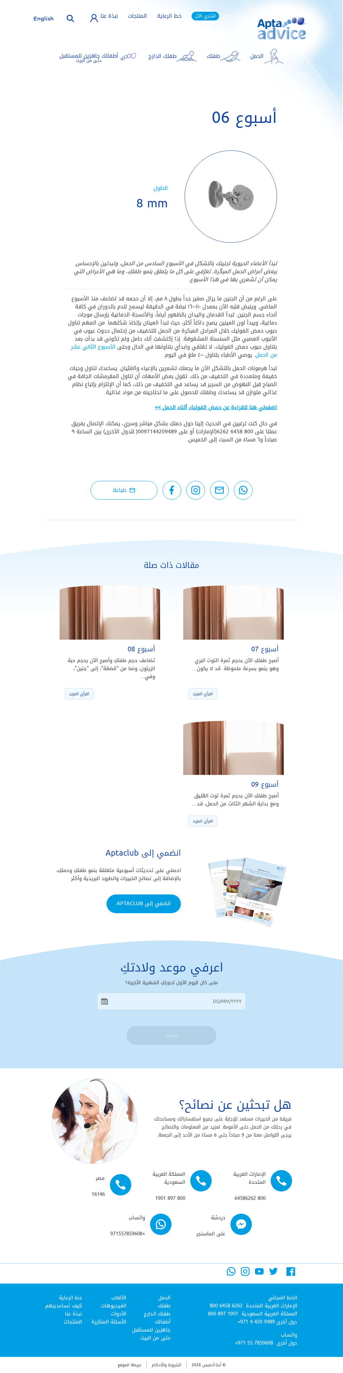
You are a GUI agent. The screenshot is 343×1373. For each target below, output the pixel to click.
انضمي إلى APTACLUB (144, 903)
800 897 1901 (223, 1313)
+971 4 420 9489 (256, 1321)
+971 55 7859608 (254, 1343)
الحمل (164, 1297)
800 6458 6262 (226, 1305)
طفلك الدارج (157, 1313)
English (43, 18)
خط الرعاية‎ (70, 1297)
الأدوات (118, 1313)
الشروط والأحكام (166, 1365)
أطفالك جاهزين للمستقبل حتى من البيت (151, 1330)
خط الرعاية (169, 16)
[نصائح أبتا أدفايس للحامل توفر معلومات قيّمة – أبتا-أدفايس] (271, 33)
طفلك (164, 1305)
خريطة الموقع (129, 1365)
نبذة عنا (109, 16)
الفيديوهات (113, 1305)
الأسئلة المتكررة (108, 1321)
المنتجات (137, 16)
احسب (171, 1035)
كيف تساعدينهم (63, 1305)
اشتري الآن (205, 16)
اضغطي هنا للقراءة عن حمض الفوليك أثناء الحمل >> (216, 407)
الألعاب (118, 1297)
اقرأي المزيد (203, 694)
